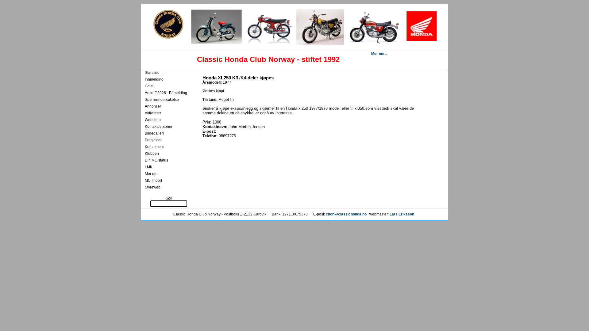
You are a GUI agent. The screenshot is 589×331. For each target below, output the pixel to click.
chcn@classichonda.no (347, 214)
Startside (152, 72)
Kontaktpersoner (158, 126)
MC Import (153, 180)
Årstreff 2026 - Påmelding (166, 93)
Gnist (149, 86)
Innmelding (154, 79)
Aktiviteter (153, 113)
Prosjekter (153, 140)
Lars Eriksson (402, 214)
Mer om (151, 174)
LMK (148, 167)
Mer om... (379, 53)
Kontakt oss (154, 147)
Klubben (152, 153)
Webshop (153, 120)
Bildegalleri (154, 133)
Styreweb (152, 187)
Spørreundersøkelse (162, 99)
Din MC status (156, 160)
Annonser (153, 106)
